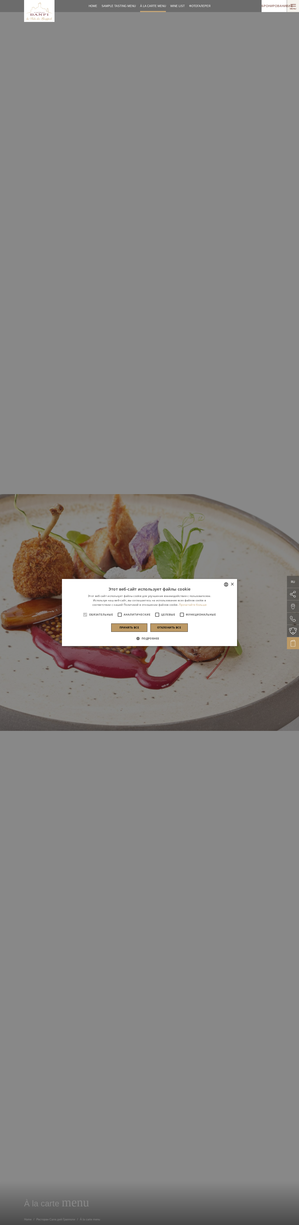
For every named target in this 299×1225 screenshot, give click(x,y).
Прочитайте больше (193, 605)
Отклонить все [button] (169, 627)
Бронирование (274, 6)
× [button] (232, 584)
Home (93, 6)
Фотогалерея (199, 6)
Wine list (177, 6)
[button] (149, 638)
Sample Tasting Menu (119, 6)
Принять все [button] (129, 627)
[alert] (149, 612)
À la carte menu (153, 6)
